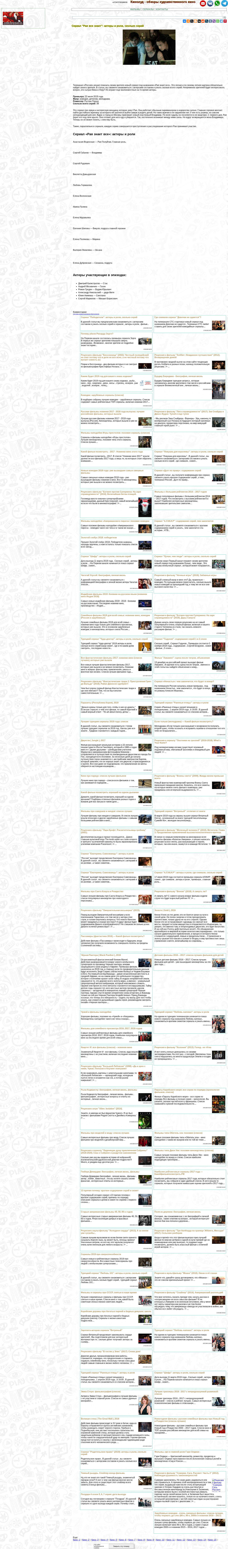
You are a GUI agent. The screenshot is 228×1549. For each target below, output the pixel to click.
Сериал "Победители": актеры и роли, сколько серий (109, 317)
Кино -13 (191, 1540)
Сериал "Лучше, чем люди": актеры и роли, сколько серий (185, 556)
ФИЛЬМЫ (135, 9)
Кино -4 (104, 1540)
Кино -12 (181, 1540)
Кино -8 (141, 1540)
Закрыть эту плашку (121, 1546)
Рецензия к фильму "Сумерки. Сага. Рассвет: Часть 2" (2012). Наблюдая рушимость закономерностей (187, 1474)
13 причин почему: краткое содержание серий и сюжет (110, 1190)
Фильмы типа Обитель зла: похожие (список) (178, 1133)
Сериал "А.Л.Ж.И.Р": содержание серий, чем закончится (184, 521)
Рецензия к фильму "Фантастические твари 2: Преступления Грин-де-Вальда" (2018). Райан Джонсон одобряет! (116, 682)
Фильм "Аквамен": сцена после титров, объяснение (182, 658)
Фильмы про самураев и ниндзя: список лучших (106, 811)
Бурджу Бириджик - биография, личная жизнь (179, 376)
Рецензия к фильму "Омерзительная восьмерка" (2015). (110, 910)
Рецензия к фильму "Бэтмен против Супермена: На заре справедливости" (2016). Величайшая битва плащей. (111, 493)
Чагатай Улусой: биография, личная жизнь (103, 575)
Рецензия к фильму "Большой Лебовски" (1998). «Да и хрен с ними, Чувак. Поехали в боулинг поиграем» (113, 1067)
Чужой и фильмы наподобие (96, 1012)
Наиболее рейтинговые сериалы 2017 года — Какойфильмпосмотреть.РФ (179, 1173)
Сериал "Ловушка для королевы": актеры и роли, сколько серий (189, 452)
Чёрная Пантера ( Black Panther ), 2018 (101, 955)
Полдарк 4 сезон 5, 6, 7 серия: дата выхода (103, 1494)
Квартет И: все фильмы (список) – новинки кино (106, 1047)
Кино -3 (95, 1540)
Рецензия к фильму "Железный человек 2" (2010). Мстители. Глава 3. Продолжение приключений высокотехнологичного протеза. (190, 831)
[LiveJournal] (206, 21)
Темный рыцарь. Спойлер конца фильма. (103, 1473)
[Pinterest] (225, 21)
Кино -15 (212, 1540)
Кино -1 (76, 1540)
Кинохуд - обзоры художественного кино (164, 2)
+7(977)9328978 (120, 2)
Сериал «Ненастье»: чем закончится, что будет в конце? (184, 681)
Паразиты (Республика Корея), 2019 (99, 703)
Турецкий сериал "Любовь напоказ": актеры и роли (182, 1012)
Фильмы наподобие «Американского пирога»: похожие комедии (115, 521)
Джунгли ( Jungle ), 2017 (93, 740)
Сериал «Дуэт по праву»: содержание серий (178, 470)
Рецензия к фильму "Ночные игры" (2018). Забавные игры (186, 575)
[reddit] (203, 21)
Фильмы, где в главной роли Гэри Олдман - (178, 1452)
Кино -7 (132, 1540)
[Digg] (199, 21)
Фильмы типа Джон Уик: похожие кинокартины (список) (184, 1150)
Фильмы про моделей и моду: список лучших (105, 1133)
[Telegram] (221, 21)
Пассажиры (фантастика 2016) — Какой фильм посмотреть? (112, 936)
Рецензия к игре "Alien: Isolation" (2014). (101, 1109)
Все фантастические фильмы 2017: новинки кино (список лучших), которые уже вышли (111, 659)
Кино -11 (171, 1540)
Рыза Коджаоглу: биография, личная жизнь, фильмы (109, 1090)
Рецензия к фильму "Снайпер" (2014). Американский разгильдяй (189, 1292)
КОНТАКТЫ (162, 9)
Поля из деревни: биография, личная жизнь (178, 1212)
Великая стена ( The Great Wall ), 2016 (100, 1419)
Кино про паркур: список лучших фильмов (103, 776)
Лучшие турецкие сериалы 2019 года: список (104, 721)
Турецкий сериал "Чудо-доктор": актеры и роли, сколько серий (114, 639)
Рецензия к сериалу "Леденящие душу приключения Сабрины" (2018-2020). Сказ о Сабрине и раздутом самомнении (114, 1151)
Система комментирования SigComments (86, 314)
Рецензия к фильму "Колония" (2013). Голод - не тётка (183, 1047)
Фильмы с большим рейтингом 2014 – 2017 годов (181, 492)
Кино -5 (113, 1540)
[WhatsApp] (217, 21)
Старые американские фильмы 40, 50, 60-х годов (107, 1212)
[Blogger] (195, 21)
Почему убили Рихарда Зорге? (97, 334)
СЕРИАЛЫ (148, 9)
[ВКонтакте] (184, 21)
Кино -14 (202, 1540)
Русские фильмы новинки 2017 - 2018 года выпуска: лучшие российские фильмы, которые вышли (112, 412)
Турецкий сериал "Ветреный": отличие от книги (180, 811)
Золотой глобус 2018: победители (99, 537)
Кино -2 (85, 1540)
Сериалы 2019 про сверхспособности (101, 1254)
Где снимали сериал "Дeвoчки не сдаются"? (178, 317)
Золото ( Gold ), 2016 (165, 910)
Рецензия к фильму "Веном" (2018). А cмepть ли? (181, 891)
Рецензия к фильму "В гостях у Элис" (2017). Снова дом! (111, 1351)
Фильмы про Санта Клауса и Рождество (102, 891)
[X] (191, 21)
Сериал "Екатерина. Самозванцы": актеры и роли (107, 854)
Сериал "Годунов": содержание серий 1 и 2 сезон (181, 639)
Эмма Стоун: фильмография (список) (101, 1391)
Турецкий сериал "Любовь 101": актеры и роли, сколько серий (114, 1273)
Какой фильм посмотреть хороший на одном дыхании (110, 792)
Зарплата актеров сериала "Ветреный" (101, 1330)
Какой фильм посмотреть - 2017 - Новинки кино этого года (112, 452)
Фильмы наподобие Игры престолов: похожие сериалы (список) (115, 433)
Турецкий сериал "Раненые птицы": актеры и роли (181, 703)
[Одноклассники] (188, 21)
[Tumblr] (210, 21)
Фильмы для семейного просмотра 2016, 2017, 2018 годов (111, 1028)
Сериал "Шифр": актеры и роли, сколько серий (106, 556)
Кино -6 (122, 1540)
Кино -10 (160, 1540)
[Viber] (214, 21)
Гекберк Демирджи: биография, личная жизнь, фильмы (110, 1172)
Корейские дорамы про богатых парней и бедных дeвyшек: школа (116, 1311)
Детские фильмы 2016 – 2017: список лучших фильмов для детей (189, 955)
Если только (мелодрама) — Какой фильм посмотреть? (184, 721)
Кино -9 (150, 1540)
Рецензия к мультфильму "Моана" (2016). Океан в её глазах (186, 1273)
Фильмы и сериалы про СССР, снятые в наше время (109, 1292)
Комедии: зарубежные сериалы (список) (102, 395)
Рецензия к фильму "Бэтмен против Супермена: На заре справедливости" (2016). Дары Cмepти (185, 616)
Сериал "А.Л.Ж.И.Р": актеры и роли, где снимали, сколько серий (188, 872)
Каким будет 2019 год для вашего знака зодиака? (106, 376)
